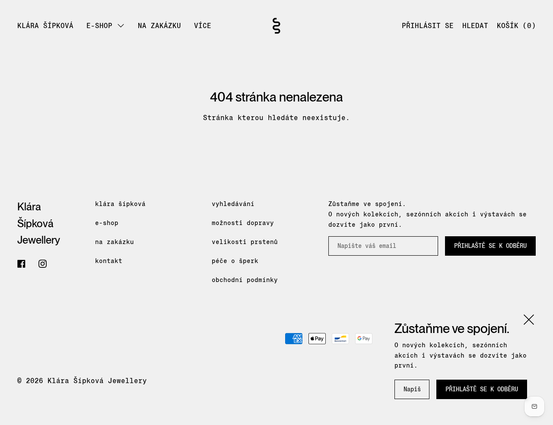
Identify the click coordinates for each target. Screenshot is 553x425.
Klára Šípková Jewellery (38, 223)
